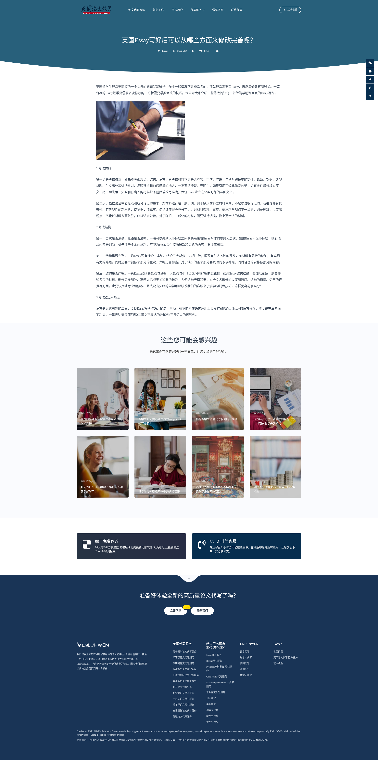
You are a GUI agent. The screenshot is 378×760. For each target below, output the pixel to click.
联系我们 (292, 9)
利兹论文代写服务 (182, 687)
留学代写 (244, 651)
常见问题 (217, 9)
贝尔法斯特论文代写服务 (186, 675)
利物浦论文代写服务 (183, 693)
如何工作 (158, 9)
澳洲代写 (211, 698)
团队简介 (177, 9)
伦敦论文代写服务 (182, 716)
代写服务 (196, 9)
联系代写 (236, 9)
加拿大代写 (212, 710)
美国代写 (211, 704)
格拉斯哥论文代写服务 (184, 669)
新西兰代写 (212, 716)
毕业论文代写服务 (215, 692)
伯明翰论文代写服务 (183, 663)
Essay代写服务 (213, 655)
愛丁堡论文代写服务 (183, 704)
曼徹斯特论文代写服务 (184, 681)
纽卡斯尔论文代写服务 (184, 651)
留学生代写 (212, 722)
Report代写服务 (214, 661)
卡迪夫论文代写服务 (183, 699)
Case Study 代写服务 (216, 676)
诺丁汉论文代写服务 (183, 657)
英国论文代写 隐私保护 (285, 657)
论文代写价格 (136, 9)
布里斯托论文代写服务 (184, 710)
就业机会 (278, 663)
